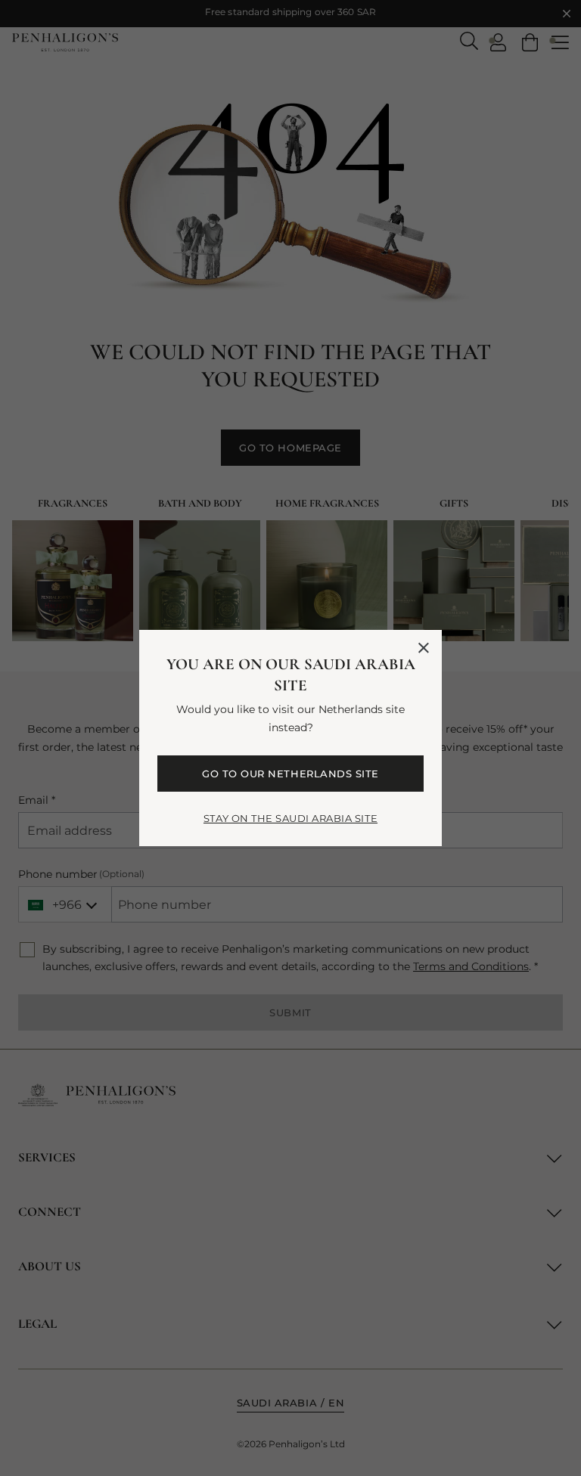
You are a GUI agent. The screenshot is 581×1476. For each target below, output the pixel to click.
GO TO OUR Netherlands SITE (290, 773)
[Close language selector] (424, 648)
